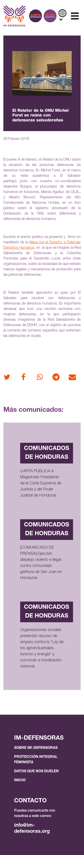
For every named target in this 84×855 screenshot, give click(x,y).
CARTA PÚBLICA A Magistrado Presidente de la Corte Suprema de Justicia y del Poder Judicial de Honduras (40, 483)
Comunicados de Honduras (46, 453)
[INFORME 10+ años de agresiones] (50, 15)
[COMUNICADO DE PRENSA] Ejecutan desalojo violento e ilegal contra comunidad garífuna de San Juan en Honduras (41, 563)
